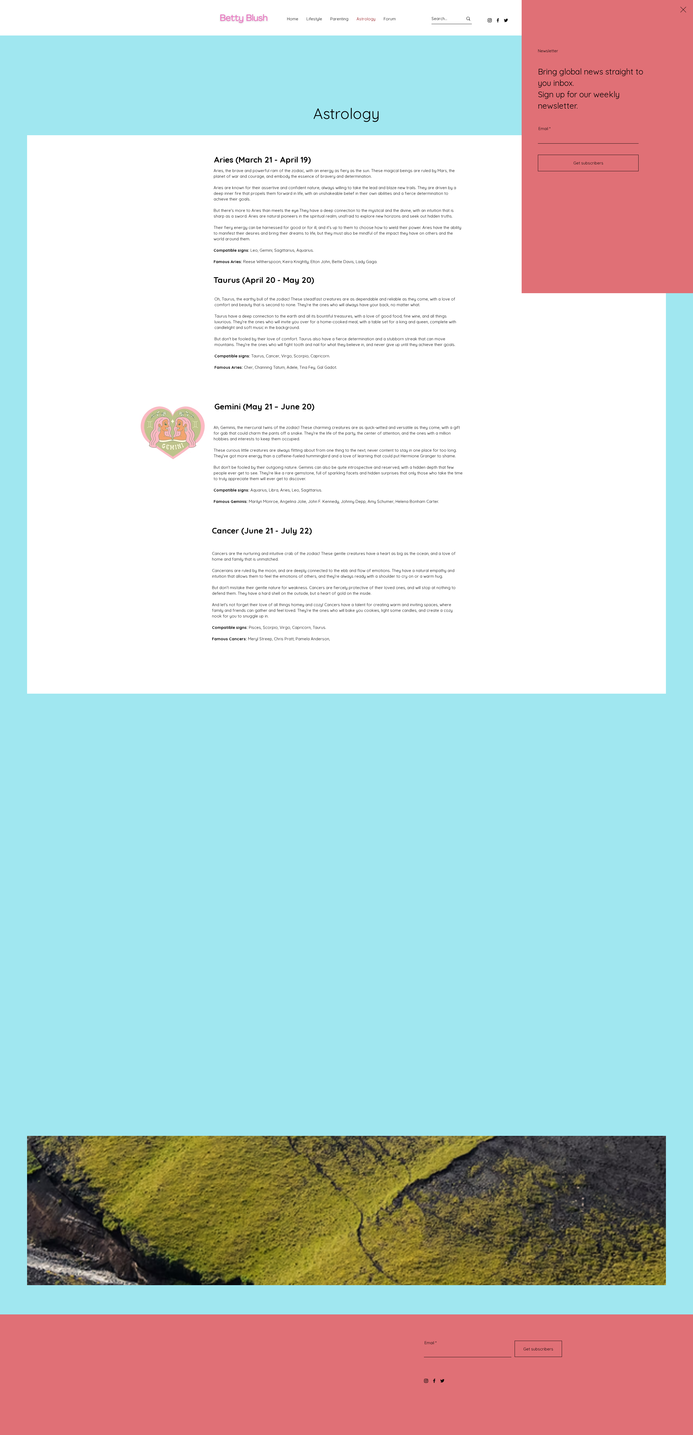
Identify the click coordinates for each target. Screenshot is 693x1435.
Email (543, 129)
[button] (683, 9)
